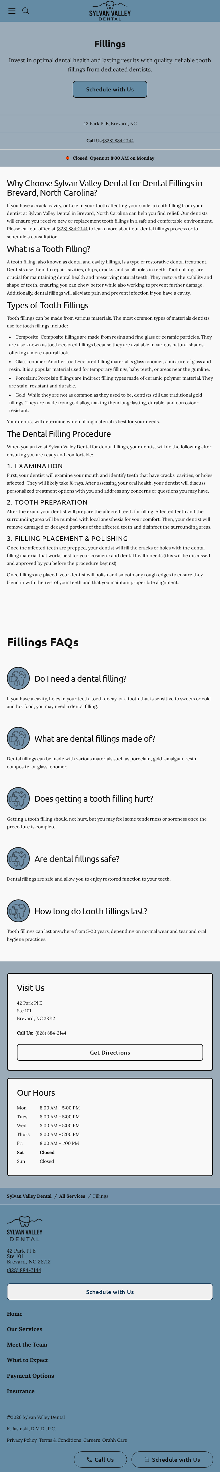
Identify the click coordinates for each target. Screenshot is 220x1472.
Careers (91, 1440)
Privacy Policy (22, 1440)
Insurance (21, 1391)
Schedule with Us (110, 89)
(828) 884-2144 (118, 140)
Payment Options (30, 1375)
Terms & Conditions (60, 1440)
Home (15, 1313)
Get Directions (110, 1052)
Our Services (24, 1329)
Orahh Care (114, 1440)
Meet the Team (27, 1344)
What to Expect (27, 1359)
